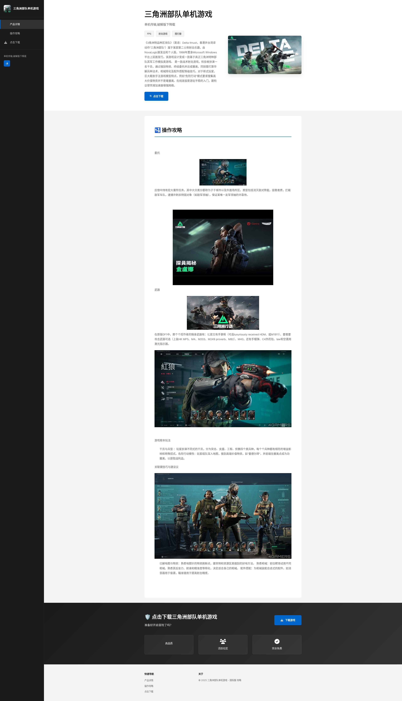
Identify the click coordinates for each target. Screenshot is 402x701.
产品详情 (148, 680)
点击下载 (148, 691)
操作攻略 (148, 686)
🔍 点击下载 (156, 96)
